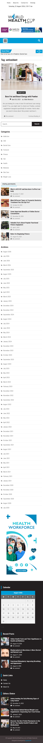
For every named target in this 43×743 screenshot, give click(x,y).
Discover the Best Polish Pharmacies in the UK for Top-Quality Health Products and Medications (25, 723)
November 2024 (8, 310)
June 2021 (6, 458)
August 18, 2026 (17, 643)
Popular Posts (8, 184)
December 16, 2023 (18, 703)
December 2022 (8, 391)
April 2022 (6, 422)
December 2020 (8, 485)
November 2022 (8, 395)
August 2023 (7, 364)
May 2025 (6, 288)
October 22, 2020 (17, 205)
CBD (4, 141)
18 (8, 613)
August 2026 (7, 252)
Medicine (6, 168)
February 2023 (7, 386)
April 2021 (6, 467)
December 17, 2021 (18, 194)
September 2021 (8, 445)
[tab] (9, 184)
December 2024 (8, 306)
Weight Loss (21, 92)
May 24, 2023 (16, 728)
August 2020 (7, 503)
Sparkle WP (28, 740)
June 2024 (6, 328)
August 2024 (7, 319)
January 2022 (7, 427)
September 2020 (8, 499)
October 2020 (7, 494)
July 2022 (6, 409)
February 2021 (7, 476)
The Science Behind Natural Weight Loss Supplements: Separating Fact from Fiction (25, 711)
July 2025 (6, 279)
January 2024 (7, 342)
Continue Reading (33, 116)
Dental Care (6, 145)
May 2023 (6, 373)
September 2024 (8, 315)
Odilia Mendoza (28, 99)
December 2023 (8, 346)
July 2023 (6, 368)
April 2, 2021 (16, 227)
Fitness (5, 154)
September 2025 (8, 270)
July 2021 (6, 454)
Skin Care (6, 172)
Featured (6, 150)
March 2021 (7, 472)
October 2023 (7, 355)
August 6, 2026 (17, 666)
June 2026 (6, 261)
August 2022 (7, 404)
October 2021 (7, 440)
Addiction (6, 136)
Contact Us (24, 3)
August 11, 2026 (17, 655)
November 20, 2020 (18, 216)
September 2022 (8, 400)
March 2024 (7, 337)
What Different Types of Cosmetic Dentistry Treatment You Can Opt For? (25, 201)
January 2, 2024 (17, 714)
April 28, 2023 (16, 99)
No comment (10, 116)
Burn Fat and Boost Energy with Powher (21, 96)
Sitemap (32, 3)
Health (5, 163)
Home (8, 3)
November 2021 (8, 436)
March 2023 (7, 382)
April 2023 (6, 377)
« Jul (2, 627)
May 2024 (6, 333)
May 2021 (6, 463)
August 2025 (7, 274)
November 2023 (8, 350)
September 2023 (8, 359)
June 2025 (6, 283)
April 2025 (6, 292)
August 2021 (7, 449)
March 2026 (7, 265)
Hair (4, 159)
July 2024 (6, 324)
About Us (15, 3)
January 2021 (7, 481)
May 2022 (6, 418)
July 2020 (6, 508)
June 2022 (6, 413)
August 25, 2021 (17, 236)
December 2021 (8, 431)
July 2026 (6, 256)
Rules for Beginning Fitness (20, 234)
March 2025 (7, 297)
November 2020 (8, 490)
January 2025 (7, 301)
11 (8, 609)
